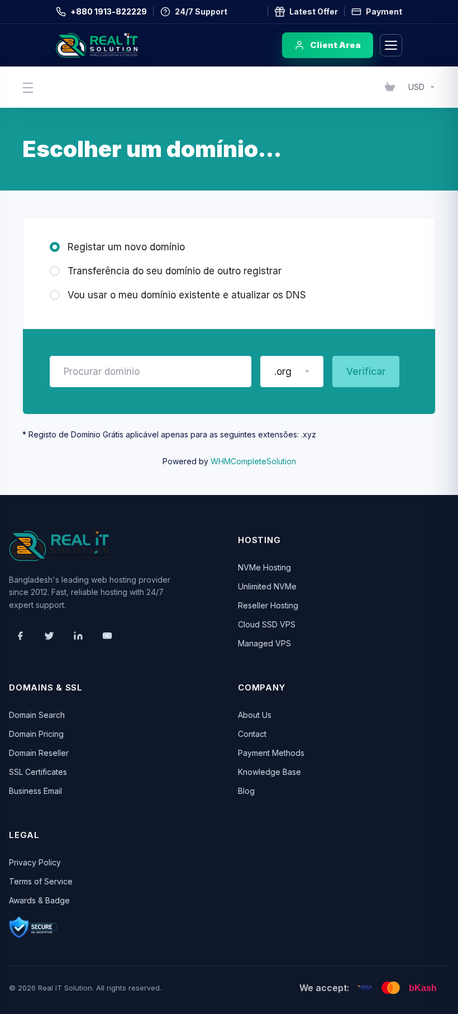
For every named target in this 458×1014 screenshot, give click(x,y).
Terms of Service (41, 881)
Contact (252, 734)
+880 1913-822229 (108, 11)
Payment (384, 11)
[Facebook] (20, 636)
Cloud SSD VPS (266, 624)
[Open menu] (391, 45)
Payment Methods (271, 753)
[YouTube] (107, 636)
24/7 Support (201, 11)
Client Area (335, 45)
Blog (246, 791)
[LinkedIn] (78, 636)
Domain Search (37, 715)
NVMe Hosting (264, 567)
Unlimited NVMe (267, 586)
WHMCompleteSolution (253, 461)
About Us (254, 715)
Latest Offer (313, 11)
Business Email (35, 791)
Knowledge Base (269, 772)
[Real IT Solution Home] (120, 45)
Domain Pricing (36, 734)
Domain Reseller (39, 753)
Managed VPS (264, 643)
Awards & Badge (39, 900)
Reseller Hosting (268, 605)
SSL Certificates (38, 772)
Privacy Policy (35, 862)
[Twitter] (49, 636)
